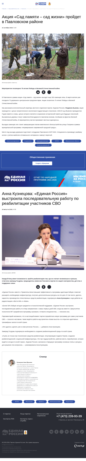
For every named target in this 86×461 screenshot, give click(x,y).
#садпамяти (27, 141)
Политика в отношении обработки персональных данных (19, 450)
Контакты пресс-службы (26, 420)
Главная (4, 8)
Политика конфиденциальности (11, 448)
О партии (7, 414)
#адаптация (69, 401)
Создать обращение (42, 163)
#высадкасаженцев (42, 141)
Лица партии (25, 414)
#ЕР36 (57, 141)
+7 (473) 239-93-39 (69, 416)
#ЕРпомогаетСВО (55, 401)
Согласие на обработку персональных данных (16, 452)
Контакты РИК (8, 419)
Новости (23, 8)
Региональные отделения (43, 415)
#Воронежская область (72, 141)
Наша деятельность (13, 8)
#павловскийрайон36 (43, 145)
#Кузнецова (29, 401)
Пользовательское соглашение (11, 447)
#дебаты (41, 401)
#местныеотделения (13, 141)
